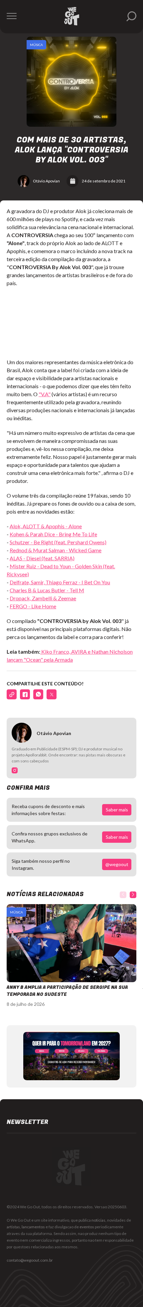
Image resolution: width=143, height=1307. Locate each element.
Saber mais (117, 809)
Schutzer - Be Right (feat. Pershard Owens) (58, 542)
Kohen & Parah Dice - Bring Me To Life (53, 534)
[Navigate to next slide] (133, 894)
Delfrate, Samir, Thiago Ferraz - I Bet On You (60, 582)
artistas (13, 1226)
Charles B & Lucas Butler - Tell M (47, 590)
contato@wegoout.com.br (30, 1260)
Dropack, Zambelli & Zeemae (43, 598)
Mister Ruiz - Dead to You (39, 566)
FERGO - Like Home (33, 606)
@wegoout (116, 864)
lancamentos (33, 1226)
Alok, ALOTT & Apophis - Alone (46, 526)
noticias (98, 1220)
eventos (86, 1226)
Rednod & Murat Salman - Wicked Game (55, 550)
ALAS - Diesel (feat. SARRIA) (42, 558)
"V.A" (45, 394)
